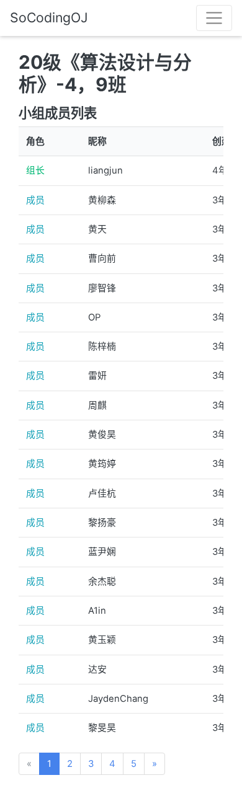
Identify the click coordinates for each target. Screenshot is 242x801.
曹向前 (102, 258)
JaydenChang (118, 698)
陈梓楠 (102, 346)
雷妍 (97, 375)
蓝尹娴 (102, 551)
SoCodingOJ (49, 17)
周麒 (97, 405)
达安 (97, 669)
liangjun (105, 170)
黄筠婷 (102, 463)
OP (94, 317)
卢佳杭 (102, 493)
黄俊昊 (102, 434)
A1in (97, 610)
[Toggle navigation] (214, 18)
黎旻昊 (102, 727)
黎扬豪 (102, 522)
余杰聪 (102, 581)
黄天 (97, 229)
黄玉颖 (102, 639)
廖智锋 (102, 288)
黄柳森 (102, 200)
